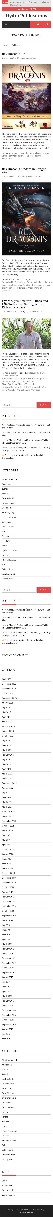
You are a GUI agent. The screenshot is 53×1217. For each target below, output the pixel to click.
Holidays (6, 541)
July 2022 (6, 793)
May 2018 (6, 934)
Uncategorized (8, 574)
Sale (4, 564)
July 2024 (6, 740)
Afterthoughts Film (10, 479)
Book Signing (8, 512)
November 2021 (9, 821)
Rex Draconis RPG (14, 54)
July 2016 (6, 1034)
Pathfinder (12, 156)
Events (5, 531)
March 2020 (7, 868)
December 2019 (9, 878)
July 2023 (6, 759)
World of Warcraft (16, 390)
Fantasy (14, 153)
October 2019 (8, 887)
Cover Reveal (8, 527)
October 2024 (8, 736)
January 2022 (8, 816)
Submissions (7, 569)
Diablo (11, 282)
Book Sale (6, 508)
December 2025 (9, 684)
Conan (5, 282)
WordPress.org (8, 1195)
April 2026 (6, 679)
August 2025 (7, 703)
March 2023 (7, 774)
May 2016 (6, 1039)
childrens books (9, 517)
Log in (4, 1181)
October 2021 (8, 826)
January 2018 (7, 953)
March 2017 (7, 996)
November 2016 (9, 1015)
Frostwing (43, 282)
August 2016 (7, 1029)
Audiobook (7, 484)
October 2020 (8, 849)
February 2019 (8, 897)
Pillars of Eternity (25, 384)
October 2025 (8, 693)
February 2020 (8, 873)
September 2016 (9, 1024)
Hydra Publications (26, 16)
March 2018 (7, 944)
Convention (7, 522)
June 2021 (6, 835)
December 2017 (8, 958)
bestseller (31, 373)
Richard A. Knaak (25, 288)
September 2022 (9, 783)
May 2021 (6, 840)
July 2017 (6, 982)
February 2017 (8, 1001)
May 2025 (6, 712)
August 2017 (7, 977)
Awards (5, 493)
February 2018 (8, 949)
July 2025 (6, 707)
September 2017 (9, 972)
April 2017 (6, 991)
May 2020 (6, 863)
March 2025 (7, 722)
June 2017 (6, 986)
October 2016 (8, 1020)
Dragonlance (20, 282)
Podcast (5, 555)
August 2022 (7, 788)
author (14, 373)
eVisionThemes (26, 1212)
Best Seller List (8, 498)
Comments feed (9, 1190)
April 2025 (6, 717)
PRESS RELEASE (9, 560)
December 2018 (8, 901)
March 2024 (7, 750)
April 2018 (6, 939)
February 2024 (8, 755)
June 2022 (6, 797)
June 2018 (6, 930)
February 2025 (8, 726)
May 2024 (6, 745)
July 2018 (6, 925)
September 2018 (9, 916)
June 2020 (6, 859)
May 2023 (6, 764)
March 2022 (7, 807)
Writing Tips (7, 579)
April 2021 (6, 845)
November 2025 (9, 688)
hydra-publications (28, 58)
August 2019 (7, 892)
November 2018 (9, 906)
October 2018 (8, 911)
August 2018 (7, 920)
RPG (10, 158)
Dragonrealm (33, 282)
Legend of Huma (18, 381)
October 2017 (8, 968)
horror (5, 545)
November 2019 (9, 882)
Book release (17, 279)
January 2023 (7, 778)
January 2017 (7, 1005)
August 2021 (7, 830)
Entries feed (7, 1185)
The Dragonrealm (33, 387)
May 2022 (6, 802)
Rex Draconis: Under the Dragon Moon (24, 170)
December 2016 (9, 1010)
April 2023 (6, 769)
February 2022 (8, 811)
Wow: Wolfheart (32, 390)
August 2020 (7, 854)
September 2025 (9, 698)
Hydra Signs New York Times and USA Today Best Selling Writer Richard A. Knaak (25, 304)
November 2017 (9, 963)
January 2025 (8, 731)
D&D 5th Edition (35, 153)
